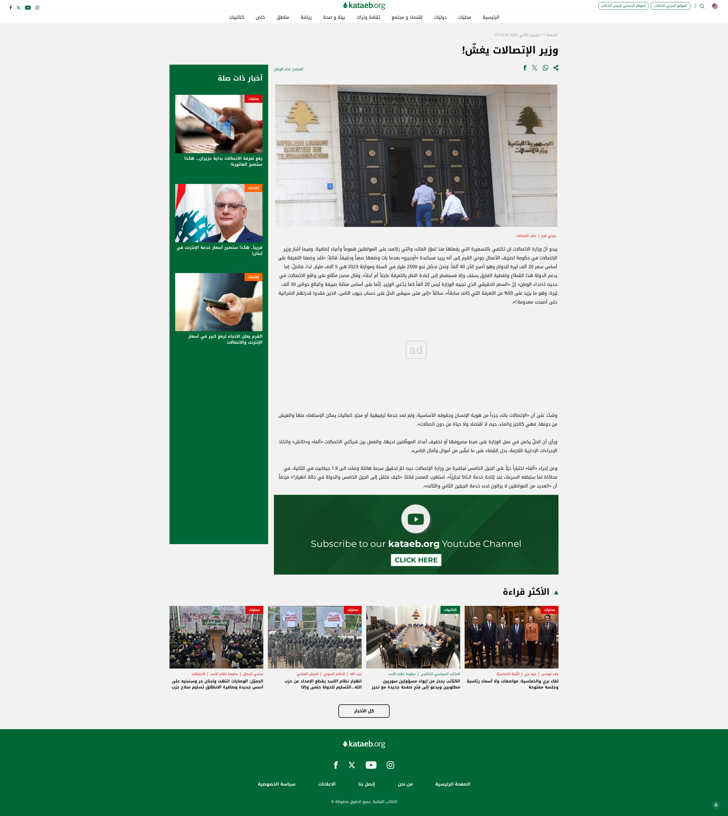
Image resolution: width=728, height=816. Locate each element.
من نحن (405, 784)
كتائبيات (236, 17)
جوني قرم (548, 236)
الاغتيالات (198, 674)
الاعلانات (327, 784)
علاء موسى (550, 674)
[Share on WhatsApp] (545, 69)
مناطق (282, 17)
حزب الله (356, 674)
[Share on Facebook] (525, 69)
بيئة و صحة (334, 17)
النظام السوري (334, 674)
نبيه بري (530, 674)
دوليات (440, 17)
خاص (260, 17)
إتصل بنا (366, 784)
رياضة (306, 17)
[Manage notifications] (716, 804)
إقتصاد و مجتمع (407, 17)
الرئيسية (491, 17)
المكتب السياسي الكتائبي (440, 674)
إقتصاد (253, 188)
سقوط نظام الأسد (402, 674)
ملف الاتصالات (526, 236)
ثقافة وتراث (368, 17)
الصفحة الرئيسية (452, 784)
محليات (464, 17)
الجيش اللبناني (307, 674)
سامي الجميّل (253, 674)
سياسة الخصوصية (276, 784)
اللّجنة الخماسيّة (508, 674)
